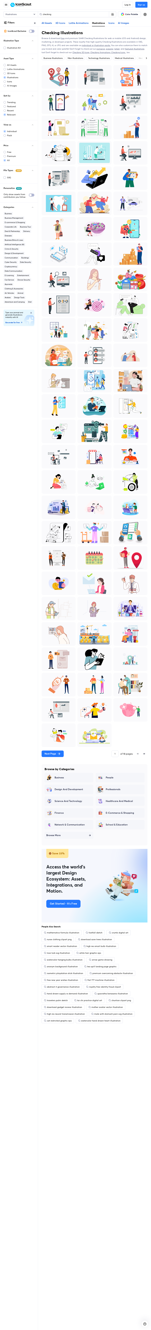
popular (109, 49)
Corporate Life (11, 227)
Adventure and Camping (15, 302)
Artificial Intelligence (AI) (14, 244)
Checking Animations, (100, 52)
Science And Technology (68, 801)
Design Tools (19, 297)
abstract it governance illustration (63, 987)
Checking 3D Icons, (81, 52)
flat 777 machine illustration (100, 980)
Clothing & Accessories (14, 289)
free (62, 38)
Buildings (25, 258)
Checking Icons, (118, 52)
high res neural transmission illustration (66, 1014)
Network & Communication (70, 825)
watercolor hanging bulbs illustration (64, 959)
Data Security (25, 262)
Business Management (14, 218)
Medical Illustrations (124, 58)
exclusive (100, 49)
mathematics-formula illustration (63, 932)
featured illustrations (134, 49)
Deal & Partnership (12, 231)
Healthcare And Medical (119, 801)
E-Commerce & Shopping (120, 813)
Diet (30, 302)
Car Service (9, 280)
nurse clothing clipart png (59, 939)
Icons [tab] (111, 23)
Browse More (53, 835)
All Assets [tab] (47, 23)
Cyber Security (11, 262)
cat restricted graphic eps (59, 1020)
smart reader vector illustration (62, 946)
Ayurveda (8, 284)
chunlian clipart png (121, 1000)
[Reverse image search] (112, 14)
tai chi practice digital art (89, 1000)
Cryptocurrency (11, 266)
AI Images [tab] (123, 23)
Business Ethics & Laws (14, 240)
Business (8, 213)
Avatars (8, 297)
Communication (11, 258)
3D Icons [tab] (60, 23)
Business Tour (25, 227)
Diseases (8, 236)
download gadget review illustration (64, 1007)
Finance (59, 813)
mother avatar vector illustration (107, 1007)
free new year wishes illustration (62, 980)
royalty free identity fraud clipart (105, 987)
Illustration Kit (14, 48)
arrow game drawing (102, 959)
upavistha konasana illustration (112, 993)
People (109, 777)
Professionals (113, 789)
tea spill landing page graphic (101, 966)
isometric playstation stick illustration (65, 973)
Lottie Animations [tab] (78, 23)
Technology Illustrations (99, 58)
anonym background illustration (62, 966)
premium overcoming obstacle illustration (112, 973)
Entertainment (23, 275)
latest (117, 49)
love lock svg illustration (58, 953)
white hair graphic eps (90, 953)
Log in (128, 5)
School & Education (117, 825)
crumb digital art (120, 932)
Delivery (26, 231)
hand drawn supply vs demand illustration (67, 993)
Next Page (50, 754)
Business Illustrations (53, 58)
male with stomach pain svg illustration (113, 1014)
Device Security (24, 280)
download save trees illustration (96, 939)
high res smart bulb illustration (101, 946)
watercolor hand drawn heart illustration (100, 1020)
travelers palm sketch (57, 1000)
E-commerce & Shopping (15, 222)
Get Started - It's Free (63, 903)
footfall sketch (95, 932)
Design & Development (14, 253)
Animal (20, 293)
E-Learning (9, 275)
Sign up (141, 5)
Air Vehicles (9, 293)
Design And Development (69, 789)
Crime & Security (11, 249)
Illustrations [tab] (98, 22)
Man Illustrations (75, 58)
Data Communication (13, 271)
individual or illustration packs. (96, 45)
